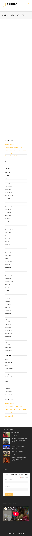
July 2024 (7, 218)
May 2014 (7, 342)
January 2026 (8, 189)
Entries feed (7, 388)
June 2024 (7, 221)
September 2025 (9, 195)
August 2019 (8, 293)
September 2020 (9, 281)
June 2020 (7, 287)
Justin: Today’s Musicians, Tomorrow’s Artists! (15, 150)
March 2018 (7, 301)
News (6, 371)
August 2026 (8, 172)
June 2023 (7, 238)
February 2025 (8, 204)
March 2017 (7, 307)
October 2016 (8, 313)
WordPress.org (8, 394)
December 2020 (8, 276)
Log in (6, 386)
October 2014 (8, 336)
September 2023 (9, 230)
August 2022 (8, 255)
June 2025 (7, 198)
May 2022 (7, 258)
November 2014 (8, 333)
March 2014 (7, 345)
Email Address (9, 479)
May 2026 (7, 178)
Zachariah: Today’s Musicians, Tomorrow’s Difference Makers (14, 156)
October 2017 (8, 304)
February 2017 (8, 310)
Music (6, 365)
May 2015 (7, 319)
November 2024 (8, 209)
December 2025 (8, 192)
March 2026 (7, 184)
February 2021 (8, 273)
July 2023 (7, 235)
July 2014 (7, 339)
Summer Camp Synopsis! (11, 153)
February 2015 (8, 324)
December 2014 (8, 330)
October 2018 (8, 296)
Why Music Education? (12, 533)
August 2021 (8, 270)
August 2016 (8, 316)
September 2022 (9, 253)
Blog (19, 533)
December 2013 (8, 350)
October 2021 (8, 267)
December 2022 (8, 247)
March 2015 (7, 322)
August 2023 (8, 232)
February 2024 (8, 224)
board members (9, 362)
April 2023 (7, 244)
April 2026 (7, 181)
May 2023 (7, 241)
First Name (8, 486)
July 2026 (7, 175)
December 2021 (8, 264)
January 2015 (8, 327)
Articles (6, 359)
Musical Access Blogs (10, 368)
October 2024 (8, 212)
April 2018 (7, 299)
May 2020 (7, 290)
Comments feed (8, 391)
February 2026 (8, 186)
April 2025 (7, 201)
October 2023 (8, 227)
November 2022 (8, 250)
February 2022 (8, 261)
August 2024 (8, 215)
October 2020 (8, 278)
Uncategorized (8, 374)
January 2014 (8, 347)
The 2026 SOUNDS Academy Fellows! (13, 147)
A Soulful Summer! (9, 144)
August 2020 (8, 284)
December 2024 (8, 207)
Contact (23, 533)
